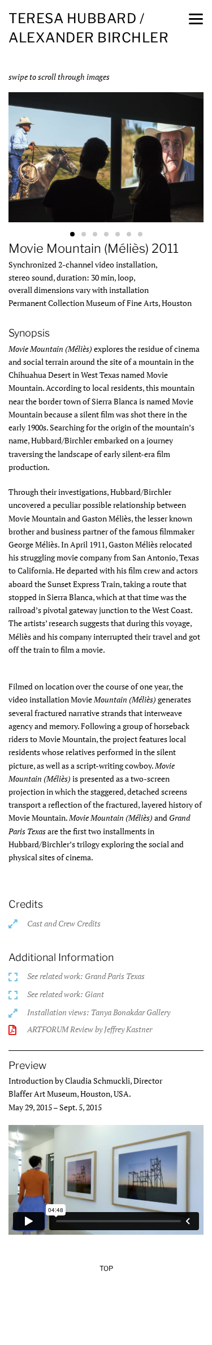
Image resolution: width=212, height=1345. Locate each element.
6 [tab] (129, 234)
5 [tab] (117, 234)
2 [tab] (83, 234)
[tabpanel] (106, 159)
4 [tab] (106, 234)
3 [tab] (95, 234)
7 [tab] (140, 234)
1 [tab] (72, 234)
